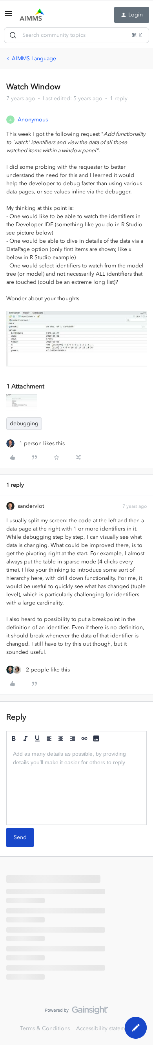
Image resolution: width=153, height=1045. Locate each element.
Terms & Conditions (45, 1028)
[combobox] (76, 35)
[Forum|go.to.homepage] (32, 15)
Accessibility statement (104, 1028)
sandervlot (31, 506)
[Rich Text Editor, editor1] (76, 785)
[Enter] (13, 35)
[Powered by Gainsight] (76, 1012)
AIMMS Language (34, 58)
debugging (24, 423)
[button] (8, 16)
